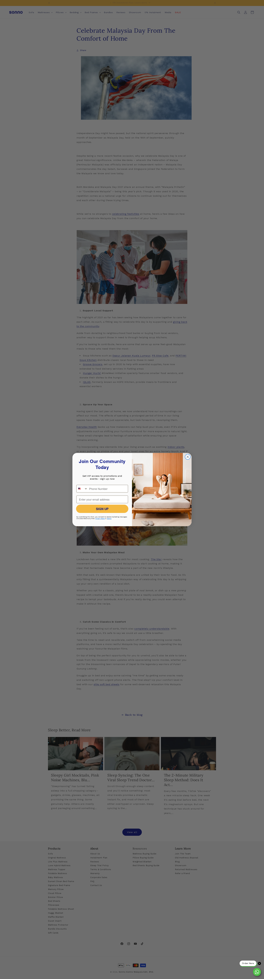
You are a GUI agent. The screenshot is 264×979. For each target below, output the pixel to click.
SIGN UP (102, 509)
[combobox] (82, 488)
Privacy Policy (100, 518)
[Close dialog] (187, 456)
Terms (109, 518)
